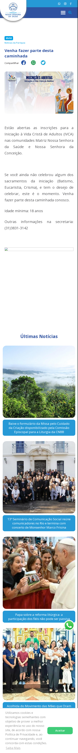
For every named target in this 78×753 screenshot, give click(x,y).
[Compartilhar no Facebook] (25, 65)
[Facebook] (70, 4)
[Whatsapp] (59, 4)
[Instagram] (65, 4)
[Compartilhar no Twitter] (45, 65)
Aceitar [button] (60, 730)
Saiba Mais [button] (13, 748)
